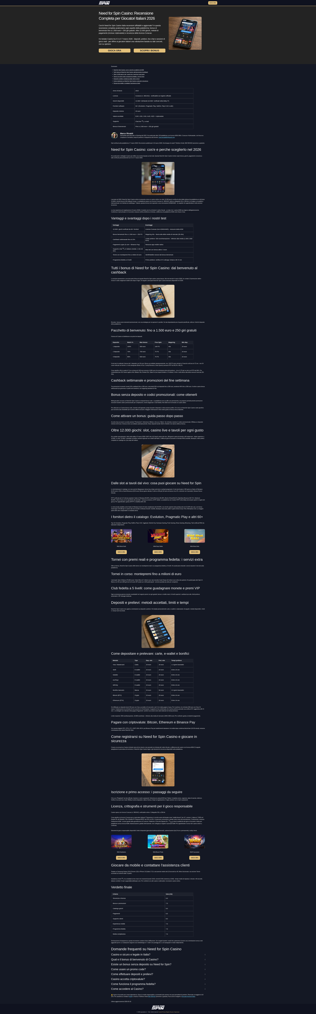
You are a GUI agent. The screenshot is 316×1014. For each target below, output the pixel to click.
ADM (130, 996)
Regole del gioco (170, 1012)
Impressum (176, 1012)
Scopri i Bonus (149, 50)
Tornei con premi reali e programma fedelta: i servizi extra (129, 76)
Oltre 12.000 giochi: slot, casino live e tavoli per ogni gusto (129, 74)
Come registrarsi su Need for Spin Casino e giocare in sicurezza (131, 81)
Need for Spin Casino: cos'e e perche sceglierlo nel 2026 (129, 70)
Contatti (160, 1012)
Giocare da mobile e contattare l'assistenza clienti (127, 83)
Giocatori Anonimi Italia (188, 996)
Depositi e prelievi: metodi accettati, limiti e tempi (126, 78)
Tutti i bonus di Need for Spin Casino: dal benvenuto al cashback (131, 72)
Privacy (164, 1012)
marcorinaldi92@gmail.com (167, 137)
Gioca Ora (212, 3)
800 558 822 (152, 996)
